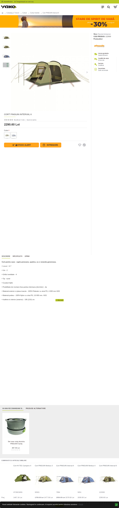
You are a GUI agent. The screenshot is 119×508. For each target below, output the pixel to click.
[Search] (108, 6)
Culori (6, 130)
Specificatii (17, 256)
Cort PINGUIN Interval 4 (65, 466)
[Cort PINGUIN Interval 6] (108, 479)
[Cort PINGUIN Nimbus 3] (44, 479)
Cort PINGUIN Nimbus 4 (86, 466)
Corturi (24, 13)
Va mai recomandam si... (12, 408)
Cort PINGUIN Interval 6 (108, 466)
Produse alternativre (36, 408)
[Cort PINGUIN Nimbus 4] (87, 479)
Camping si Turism (13, 13)
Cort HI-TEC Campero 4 (22, 466)
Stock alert (24, 145)
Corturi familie (34, 13)
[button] (13, 72)
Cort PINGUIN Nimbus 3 (44, 466)
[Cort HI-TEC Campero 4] (22, 479)
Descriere (6, 256)
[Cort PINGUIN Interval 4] (65, 479)
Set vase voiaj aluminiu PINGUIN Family (16, 442)
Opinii (27, 256)
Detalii (81, 504)
